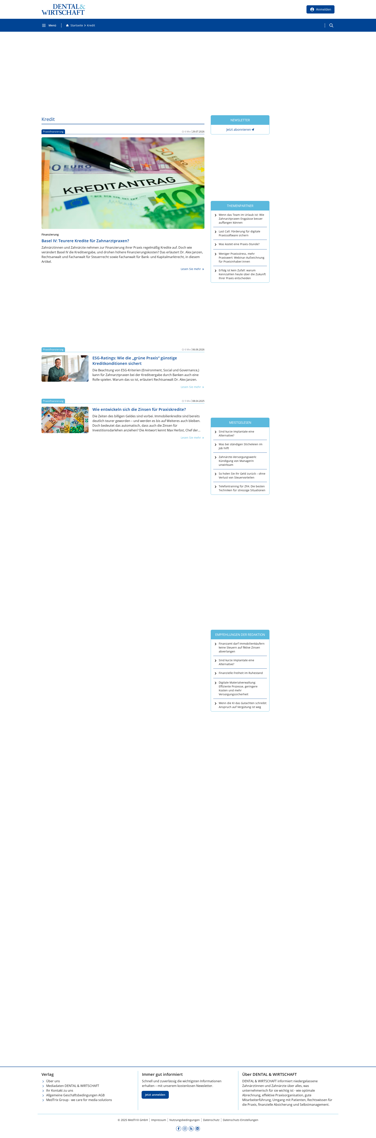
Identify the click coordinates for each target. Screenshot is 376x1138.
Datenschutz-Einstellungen (240, 1120)
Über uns (53, 1081)
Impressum (158, 1120)
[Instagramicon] (185, 1128)
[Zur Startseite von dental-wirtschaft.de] (63, 9)
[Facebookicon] (178, 1128)
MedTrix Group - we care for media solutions (79, 1100)
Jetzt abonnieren (238, 129)
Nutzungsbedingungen (184, 1120)
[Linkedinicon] (197, 1128)
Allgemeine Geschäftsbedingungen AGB (75, 1095)
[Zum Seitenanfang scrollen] (369, 1131)
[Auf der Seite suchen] (331, 25)
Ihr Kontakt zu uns (59, 1090)
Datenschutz (211, 1120)
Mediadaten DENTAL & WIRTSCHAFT (72, 1086)
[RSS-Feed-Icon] (191, 1128)
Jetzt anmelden (155, 1095)
